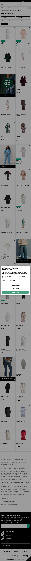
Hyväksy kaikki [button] (15, 292)
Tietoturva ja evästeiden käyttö (8, 280)
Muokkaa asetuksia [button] (15, 285)
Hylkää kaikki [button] (15, 288)
